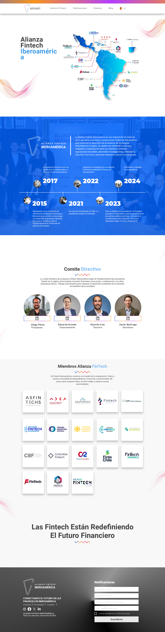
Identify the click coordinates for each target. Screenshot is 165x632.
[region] (33, 401)
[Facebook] (29, 609)
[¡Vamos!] (37, 318)
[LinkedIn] (39, 609)
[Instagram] (24, 609)
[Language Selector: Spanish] (122, 8)
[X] (34, 609)
